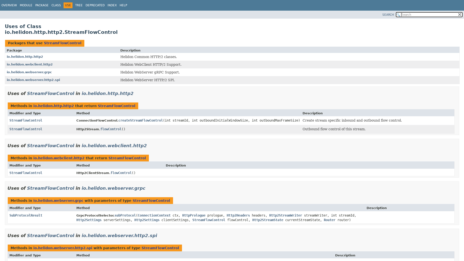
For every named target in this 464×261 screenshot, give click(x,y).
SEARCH (388, 14)
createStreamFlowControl (140, 120)
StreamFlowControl (62, 43)
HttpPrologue (193, 215)
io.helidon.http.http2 (25, 56)
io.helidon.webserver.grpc (29, 72)
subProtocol (125, 215)
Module (26, 5)
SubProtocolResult (25, 215)
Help (123, 5)
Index (112, 5)
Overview (9, 5)
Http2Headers (238, 215)
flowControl (111, 129)
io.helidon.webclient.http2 (30, 64)
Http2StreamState (267, 220)
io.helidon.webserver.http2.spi (33, 80)
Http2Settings (89, 220)
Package (42, 5)
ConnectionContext (154, 215)
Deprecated (95, 5)
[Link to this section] (137, 93)
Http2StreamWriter (285, 215)
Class (56, 5)
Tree (79, 5)
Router (329, 220)
